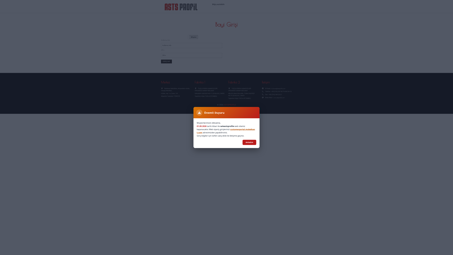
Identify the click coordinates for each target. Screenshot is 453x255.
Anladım (249, 142)
